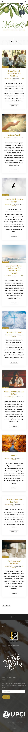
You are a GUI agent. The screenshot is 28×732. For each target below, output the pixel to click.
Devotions (5, 67)
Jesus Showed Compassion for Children (14, 73)
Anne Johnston (16, 78)
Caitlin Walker (18, 458)
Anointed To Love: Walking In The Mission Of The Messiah (14, 269)
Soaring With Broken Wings (14, 200)
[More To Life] (14, 26)
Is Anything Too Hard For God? (14, 500)
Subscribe (6, 697)
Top (14, 728)
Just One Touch (14, 135)
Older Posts (6, 605)
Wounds (14, 455)
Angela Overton (17, 204)
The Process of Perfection (14, 562)
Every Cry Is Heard (14, 332)
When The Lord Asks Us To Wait (14, 392)
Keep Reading (14, 105)
